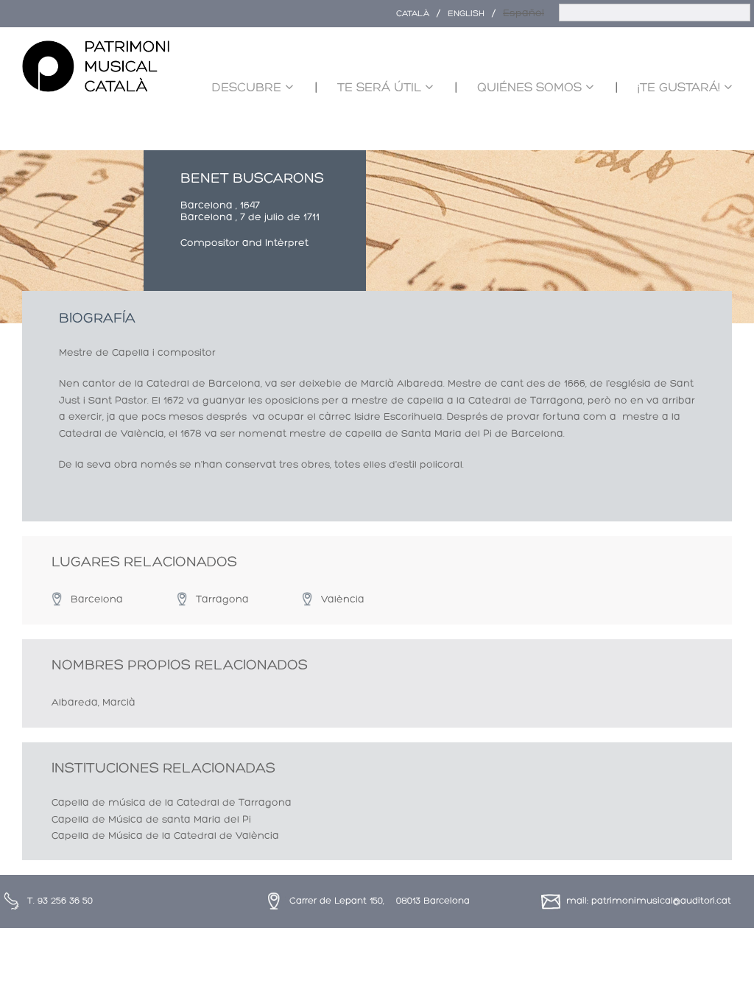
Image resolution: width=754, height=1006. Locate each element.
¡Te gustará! (679, 88)
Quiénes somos (529, 88)
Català (412, 14)
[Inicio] (95, 67)
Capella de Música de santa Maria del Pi (151, 820)
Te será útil (379, 88)
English (466, 14)
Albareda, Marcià (93, 702)
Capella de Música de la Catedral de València (165, 836)
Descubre (246, 88)
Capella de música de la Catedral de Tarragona (172, 803)
